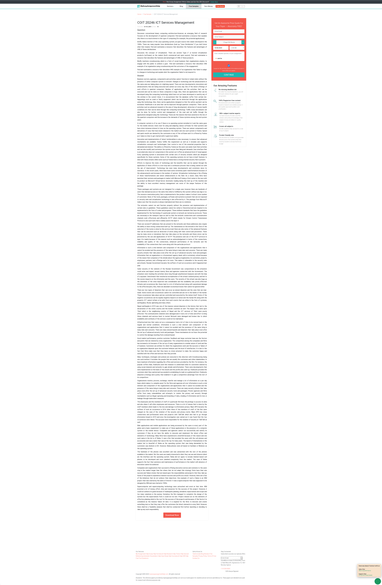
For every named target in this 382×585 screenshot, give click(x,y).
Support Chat (365, 574)
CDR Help (185, 556)
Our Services (140, 551)
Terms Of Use (212, 556)
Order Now (214, 2)
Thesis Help (180, 554)
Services (170, 6)
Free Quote (220, 6)
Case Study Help (166, 556)
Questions (145, 558)
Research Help (171, 554)
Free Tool (139, 558)
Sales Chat (365, 570)
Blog (181, 6)
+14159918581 (225, 568)
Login (242, 6)
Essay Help (152, 554)
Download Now (172, 515)
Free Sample (147, 14)
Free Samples (193, 6)
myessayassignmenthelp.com (158, 574)
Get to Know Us (197, 551)
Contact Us (195, 558)
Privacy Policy (202, 556)
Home (139, 14)
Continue (229, 75)
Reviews (206, 554)
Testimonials (196, 554)
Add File (219, 58)
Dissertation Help (155, 556)
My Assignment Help (142, 554)
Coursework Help (177, 556)
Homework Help (161, 554)
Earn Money (208, 6)
